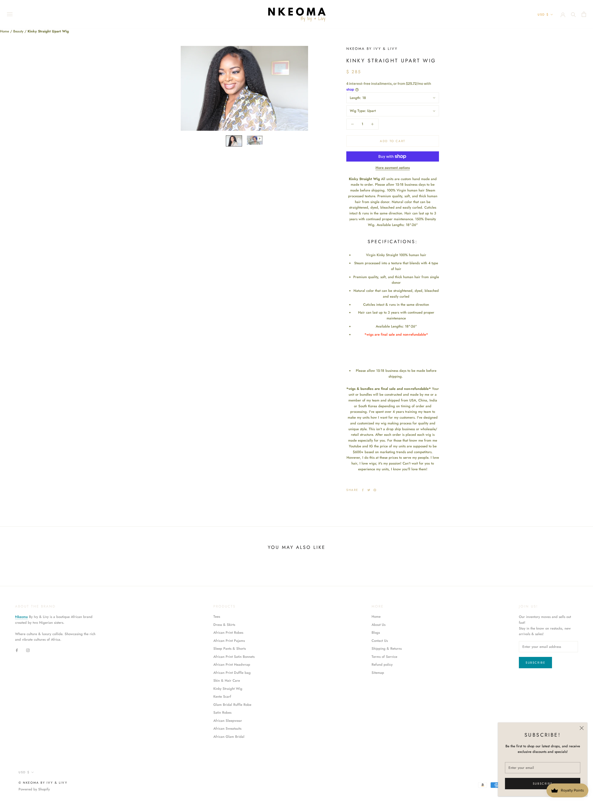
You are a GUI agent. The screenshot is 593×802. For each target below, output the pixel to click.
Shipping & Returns (387, 648)
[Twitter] (368, 490)
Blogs (376, 632)
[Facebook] (362, 490)
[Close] (582, 728)
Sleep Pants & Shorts (229, 648)
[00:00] (244, 88)
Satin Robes (222, 712)
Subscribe (542, 783)
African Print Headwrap (231, 664)
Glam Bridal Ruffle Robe (232, 704)
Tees (216, 616)
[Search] (573, 14)
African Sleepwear (227, 720)
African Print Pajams (229, 640)
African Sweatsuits (227, 728)
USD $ (543, 14)
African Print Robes (228, 632)
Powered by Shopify (34, 789)
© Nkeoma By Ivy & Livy (43, 782)
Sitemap (378, 672)
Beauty (19, 31)
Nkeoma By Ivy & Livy (371, 48)
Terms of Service (384, 656)
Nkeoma (21, 616)
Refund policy (382, 664)
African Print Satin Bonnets (234, 656)
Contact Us (380, 640)
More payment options (392, 167)
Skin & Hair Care (226, 680)
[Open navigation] (10, 14)
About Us (378, 624)
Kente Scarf (222, 696)
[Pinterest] (374, 490)
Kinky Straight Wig (227, 688)
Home (5, 31)
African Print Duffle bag (232, 672)
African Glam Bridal (228, 736)
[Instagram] (28, 650)
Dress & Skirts (224, 624)
